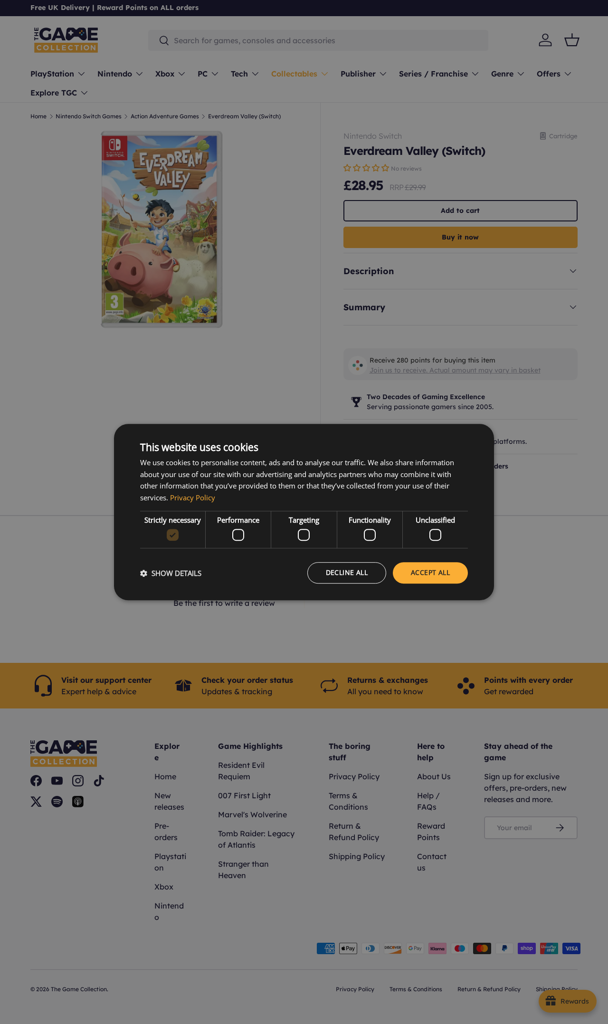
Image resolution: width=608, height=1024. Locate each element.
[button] (170, 573)
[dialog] (304, 512)
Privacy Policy (192, 497)
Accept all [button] (430, 572)
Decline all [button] (347, 572)
